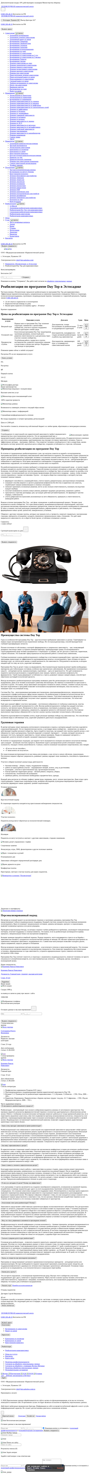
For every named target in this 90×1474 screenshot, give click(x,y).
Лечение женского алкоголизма (21, 71)
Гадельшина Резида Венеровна (8, 1032)
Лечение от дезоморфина (19, 113)
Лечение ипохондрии (18, 186)
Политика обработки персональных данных (21, 1368)
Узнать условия (7, 358)
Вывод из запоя (15, 91)
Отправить (26, 277)
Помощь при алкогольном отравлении (24, 161)
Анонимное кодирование (19, 35)
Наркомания (9, 93)
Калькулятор (14, 236)
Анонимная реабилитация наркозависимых (26, 208)
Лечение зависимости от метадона (22, 125)
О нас (7, 220)
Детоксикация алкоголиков (20, 147)
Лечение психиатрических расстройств (24, 194)
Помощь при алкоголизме (19, 73)
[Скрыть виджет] (2, 1418)
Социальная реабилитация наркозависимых (26, 212)
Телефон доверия (16, 165)
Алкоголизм (9, 33)
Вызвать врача (7, 29)
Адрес (4, 1378)
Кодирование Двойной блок (20, 43)
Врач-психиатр (15, 201)
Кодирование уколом (17, 61)
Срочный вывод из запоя (19, 81)
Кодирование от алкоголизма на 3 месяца (25, 57)
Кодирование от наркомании (20, 99)
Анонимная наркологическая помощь (24, 143)
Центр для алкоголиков (18, 85)
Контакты (9, 238)
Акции (12, 224)
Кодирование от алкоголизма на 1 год (24, 55)
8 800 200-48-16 (7, 14)
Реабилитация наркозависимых (21, 216)
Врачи (12, 226)
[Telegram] (2, 27)
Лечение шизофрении (18, 196)
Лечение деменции (17, 178)
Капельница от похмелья (19, 149)
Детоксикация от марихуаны (20, 95)
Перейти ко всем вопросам (22, 1285)
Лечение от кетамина (18, 117)
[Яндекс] (5, 1374)
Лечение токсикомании (18, 131)
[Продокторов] (15, 1374)
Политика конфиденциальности (17, 1362)
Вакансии (13, 234)
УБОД (12, 139)
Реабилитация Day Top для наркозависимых (26, 210)
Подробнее (5, 982)
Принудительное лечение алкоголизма (24, 75)
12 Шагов (13, 206)
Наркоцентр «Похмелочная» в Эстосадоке (21, 264)
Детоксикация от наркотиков (20, 97)
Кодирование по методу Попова (22, 172)
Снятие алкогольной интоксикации (23, 163)
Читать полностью (8, 1305)
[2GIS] (24, 1374)
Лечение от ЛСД (16, 123)
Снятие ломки (15, 137)
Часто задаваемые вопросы (20, 222)
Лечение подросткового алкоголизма (23, 69)
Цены (7, 218)
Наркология (9, 141)
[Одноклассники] (6, 249)
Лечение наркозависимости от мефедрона (25, 105)
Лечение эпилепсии (17, 182)
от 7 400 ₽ (86, 334)
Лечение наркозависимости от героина (24, 101)
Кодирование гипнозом (18, 47)
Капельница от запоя (17, 151)
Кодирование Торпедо (18, 59)
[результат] (2, 1470)
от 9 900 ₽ (86, 343)
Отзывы (13, 228)
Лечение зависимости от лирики (22, 121)
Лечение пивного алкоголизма (21, 67)
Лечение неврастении (18, 188)
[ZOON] (30, 1374)
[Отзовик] (38, 1374)
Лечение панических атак (19, 192)
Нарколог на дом (16, 157)
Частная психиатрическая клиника (23, 170)
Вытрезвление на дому (18, 89)
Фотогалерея (14, 230)
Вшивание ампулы (17, 87)
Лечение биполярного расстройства (23, 176)
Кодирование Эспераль (18, 45)
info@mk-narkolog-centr (24, 260)
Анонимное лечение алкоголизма (22, 37)
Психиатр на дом (16, 199)
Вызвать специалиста (9, 246)
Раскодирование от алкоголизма (22, 79)
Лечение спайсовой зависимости (22, 129)
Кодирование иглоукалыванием (21, 49)
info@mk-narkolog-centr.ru (25, 1389)
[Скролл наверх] (2, 1412)
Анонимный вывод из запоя (20, 39)
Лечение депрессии (17, 180)
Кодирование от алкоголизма (21, 53)
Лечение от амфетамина (19, 109)
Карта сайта (9, 1358)
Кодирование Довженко (19, 41)
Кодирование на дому (18, 51)
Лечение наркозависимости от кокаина (24, 103)
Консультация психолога (19, 174)
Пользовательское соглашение (16, 1370)
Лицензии (13, 232)
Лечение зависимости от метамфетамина (25, 127)
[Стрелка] (19, 33)
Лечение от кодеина (17, 119)
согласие (41, 539)
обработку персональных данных (59, 281)
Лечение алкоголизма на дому (21, 63)
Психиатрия (9, 167)
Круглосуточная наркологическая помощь (25, 155)
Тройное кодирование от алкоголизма (24, 83)
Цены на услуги (11, 1354)
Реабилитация (10, 204)
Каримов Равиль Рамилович (7, 1064)
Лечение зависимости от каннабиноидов (25, 133)
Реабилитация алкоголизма (20, 214)
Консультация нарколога (19, 153)
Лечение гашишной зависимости (22, 115)
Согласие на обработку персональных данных (22, 1364)
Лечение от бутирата (17, 111)
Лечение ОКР (15, 190)
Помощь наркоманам (17, 135)
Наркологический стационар (20, 159)
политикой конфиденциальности (13, 1468)
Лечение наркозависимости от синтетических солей (29, 107)
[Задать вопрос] (3, 9)
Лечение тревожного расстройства (23, 198)
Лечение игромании (17, 184)
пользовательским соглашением (31, 1430)
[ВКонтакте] (10, 249)
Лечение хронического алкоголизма (23, 65)
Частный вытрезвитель (18, 145)
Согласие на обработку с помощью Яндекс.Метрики (25, 1366)
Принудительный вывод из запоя (22, 77)
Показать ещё (6, 1285)
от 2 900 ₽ (86, 326)
